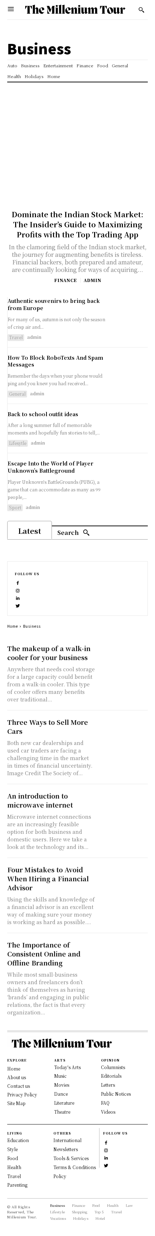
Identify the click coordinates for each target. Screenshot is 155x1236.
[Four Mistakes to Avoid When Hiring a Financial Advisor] (123, 877)
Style (12, 1149)
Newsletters (65, 1149)
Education (18, 1140)
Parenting (17, 1185)
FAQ (105, 1103)
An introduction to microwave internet (40, 800)
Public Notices (116, 1094)
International (67, 1140)
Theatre (62, 1112)
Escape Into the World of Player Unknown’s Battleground (50, 467)
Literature (64, 1103)
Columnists (113, 1067)
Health (14, 1167)
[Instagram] (18, 590)
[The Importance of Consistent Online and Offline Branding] (123, 952)
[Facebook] (18, 582)
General (17, 394)
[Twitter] (18, 605)
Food (12, 1158)
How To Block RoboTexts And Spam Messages (55, 361)
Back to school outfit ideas (43, 414)
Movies (61, 1085)
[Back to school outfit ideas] (130, 428)
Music (60, 1076)
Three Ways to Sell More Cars (47, 726)
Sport (15, 507)
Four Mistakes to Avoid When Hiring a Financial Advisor (48, 878)
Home (12, 626)
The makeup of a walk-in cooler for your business (48, 653)
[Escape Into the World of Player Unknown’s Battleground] (130, 477)
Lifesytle (17, 443)
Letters (108, 1085)
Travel (16, 337)
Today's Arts (67, 1067)
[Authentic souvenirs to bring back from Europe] (130, 314)
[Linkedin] (18, 597)
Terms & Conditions (74, 1167)
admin (92, 280)
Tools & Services (71, 1158)
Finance (65, 280)
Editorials (111, 1076)
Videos (108, 1112)
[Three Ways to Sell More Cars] (123, 730)
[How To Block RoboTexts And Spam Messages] (130, 371)
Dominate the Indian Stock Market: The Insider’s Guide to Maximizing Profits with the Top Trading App (77, 224)
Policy (59, 1176)
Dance (61, 1094)
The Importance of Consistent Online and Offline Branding (43, 953)
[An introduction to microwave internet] (123, 803)
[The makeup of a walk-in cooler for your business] (123, 656)
